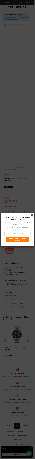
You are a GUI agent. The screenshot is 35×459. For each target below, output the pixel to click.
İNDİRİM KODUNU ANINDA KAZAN (18, 239)
